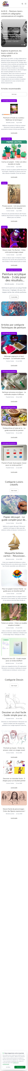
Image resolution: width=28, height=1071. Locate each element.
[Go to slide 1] (21, 44)
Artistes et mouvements (11, 31)
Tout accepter (20, 1067)
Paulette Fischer (7, 41)
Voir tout (14, 94)
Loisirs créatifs (6, 139)
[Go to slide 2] (23, 44)
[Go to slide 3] (24, 44)
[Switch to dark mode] (22, 3)
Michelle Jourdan (10, 122)
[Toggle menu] (25, 3)
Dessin (4, 183)
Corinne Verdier (10, 166)
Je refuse (8, 1067)
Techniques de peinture (9, 100)
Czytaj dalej (14, 297)
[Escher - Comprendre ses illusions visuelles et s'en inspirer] (14, 33)
